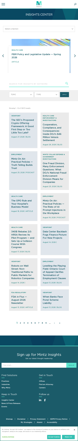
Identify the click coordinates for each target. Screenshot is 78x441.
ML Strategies (26, 422)
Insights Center (8, 400)
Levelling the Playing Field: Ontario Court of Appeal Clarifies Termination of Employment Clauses (54, 272)
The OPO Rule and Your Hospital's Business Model (21, 204)
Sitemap (9, 419)
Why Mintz (6, 388)
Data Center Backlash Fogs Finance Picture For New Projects (55, 235)
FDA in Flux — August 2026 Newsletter (19, 300)
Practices (5, 381)
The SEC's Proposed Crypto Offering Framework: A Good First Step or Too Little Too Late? (22, 126)
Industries (6, 384)
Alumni (39, 422)
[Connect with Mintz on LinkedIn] (41, 401)
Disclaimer (21, 419)
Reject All (68, 437)
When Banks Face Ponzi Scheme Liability (53, 300)
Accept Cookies (54, 437)
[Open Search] (75, 4)
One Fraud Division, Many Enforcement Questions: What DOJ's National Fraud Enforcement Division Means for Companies (54, 172)
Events (4, 406)
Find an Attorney (46, 384)
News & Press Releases (11, 403)
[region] (39, 433)
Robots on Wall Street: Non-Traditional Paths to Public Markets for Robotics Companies (22, 272)
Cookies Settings (8, 437)
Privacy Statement (38, 419)
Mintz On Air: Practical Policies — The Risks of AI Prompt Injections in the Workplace (54, 207)
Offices (42, 381)
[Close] (74, 430)
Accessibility (52, 422)
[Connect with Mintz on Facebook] (46, 401)
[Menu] (4, 4)
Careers (42, 388)
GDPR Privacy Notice (58, 419)
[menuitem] (11, 419)
